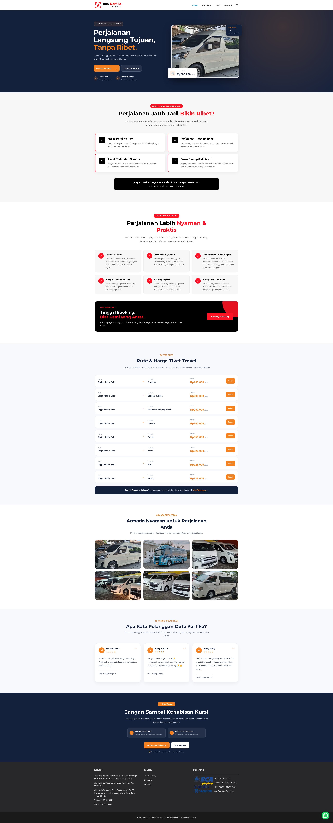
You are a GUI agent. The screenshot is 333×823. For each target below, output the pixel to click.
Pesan (230, 381)
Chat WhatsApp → (200, 490)
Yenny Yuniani (161, 648)
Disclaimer (148, 779)
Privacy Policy (150, 775)
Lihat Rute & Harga (131, 68)
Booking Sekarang (220, 316)
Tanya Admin (180, 745)
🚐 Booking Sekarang (156, 745)
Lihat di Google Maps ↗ (107, 674)
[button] (325, 815)
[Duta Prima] (108, 5)
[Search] (237, 5)
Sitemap (147, 784)
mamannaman (112, 648)
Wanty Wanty (209, 648)
